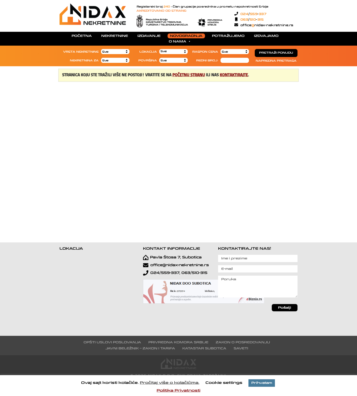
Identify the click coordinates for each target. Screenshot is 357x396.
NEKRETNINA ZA (84, 60)
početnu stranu (188, 75)
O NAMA (177, 41)
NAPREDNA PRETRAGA (276, 60)
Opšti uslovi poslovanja (112, 342)
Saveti (241, 348)
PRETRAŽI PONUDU (276, 52)
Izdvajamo (266, 36)
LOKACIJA (148, 51)
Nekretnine (114, 36)
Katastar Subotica (204, 348)
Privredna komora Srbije (178, 342)
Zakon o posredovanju (243, 342)
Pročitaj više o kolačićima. (169, 382)
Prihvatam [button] (261, 383)
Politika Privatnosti (178, 390)
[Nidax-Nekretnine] (93, 24)
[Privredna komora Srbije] (209, 20)
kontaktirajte (234, 75)
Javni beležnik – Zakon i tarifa (140, 348)
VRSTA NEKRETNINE (81, 51)
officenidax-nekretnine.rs (266, 25)
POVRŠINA (147, 60)
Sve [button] (164, 51)
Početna (82, 36)
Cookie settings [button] (223, 382)
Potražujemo (228, 36)
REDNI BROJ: (207, 60)
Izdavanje (149, 36)
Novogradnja (186, 36)
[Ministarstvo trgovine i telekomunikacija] (162, 20)
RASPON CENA (205, 51)
